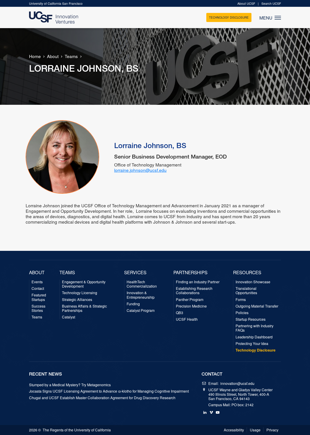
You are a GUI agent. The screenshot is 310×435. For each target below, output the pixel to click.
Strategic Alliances (77, 299)
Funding (133, 304)
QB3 (179, 312)
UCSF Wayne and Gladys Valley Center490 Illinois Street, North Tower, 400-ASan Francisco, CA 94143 (240, 394)
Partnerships (190, 272)
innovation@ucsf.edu (237, 383)
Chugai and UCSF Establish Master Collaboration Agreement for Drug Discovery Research (102, 398)
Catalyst (68, 317)
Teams (71, 56)
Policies (242, 312)
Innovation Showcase (253, 282)
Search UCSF (271, 3)
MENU (267, 17)
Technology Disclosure (229, 17)
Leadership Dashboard (254, 337)
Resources (247, 272)
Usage (255, 430)
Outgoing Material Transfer (257, 306)
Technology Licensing (79, 293)
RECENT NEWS (45, 373)
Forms (241, 299)
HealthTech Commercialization (142, 284)
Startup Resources (251, 319)
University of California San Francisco (56, 3)
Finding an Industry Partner (197, 282)
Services (135, 272)
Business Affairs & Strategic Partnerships (84, 308)
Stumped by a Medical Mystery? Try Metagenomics (70, 385)
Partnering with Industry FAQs (254, 328)
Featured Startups (39, 297)
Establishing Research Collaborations (194, 290)
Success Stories (38, 308)
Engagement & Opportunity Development (84, 284)
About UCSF (246, 3)
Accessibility (234, 430)
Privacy (272, 430)
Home (35, 56)
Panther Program (189, 299)
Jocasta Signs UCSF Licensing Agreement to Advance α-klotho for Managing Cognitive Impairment (109, 391)
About (53, 56)
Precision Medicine (191, 306)
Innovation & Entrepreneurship (141, 295)
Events (37, 282)
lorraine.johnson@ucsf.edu (140, 170)
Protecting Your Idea (252, 343)
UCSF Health (187, 319)
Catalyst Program (141, 310)
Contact (38, 288)
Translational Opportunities (246, 290)
